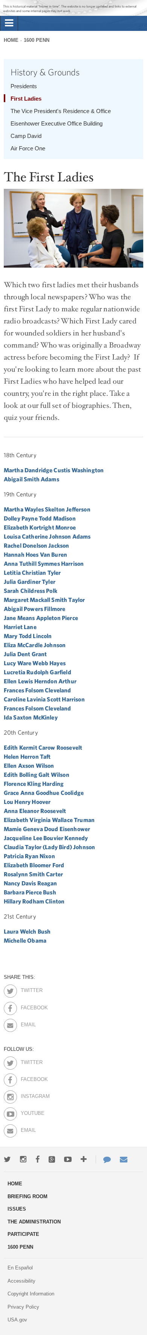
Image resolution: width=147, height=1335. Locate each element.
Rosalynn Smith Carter (33, 874)
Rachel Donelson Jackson (36, 545)
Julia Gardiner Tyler (29, 581)
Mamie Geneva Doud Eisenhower (47, 828)
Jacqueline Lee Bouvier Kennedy (46, 837)
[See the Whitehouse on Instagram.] (23, 1159)
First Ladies (26, 98)
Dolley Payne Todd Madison (40, 518)
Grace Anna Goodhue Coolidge (44, 792)
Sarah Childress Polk (30, 590)
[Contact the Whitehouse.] (103, 1159)
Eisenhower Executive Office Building (57, 123)
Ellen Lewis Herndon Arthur (40, 681)
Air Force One (28, 148)
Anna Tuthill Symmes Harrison (44, 563)
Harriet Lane (20, 626)
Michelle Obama (25, 940)
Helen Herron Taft (27, 756)
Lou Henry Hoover (27, 801)
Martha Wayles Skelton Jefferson (47, 509)
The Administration (34, 1222)
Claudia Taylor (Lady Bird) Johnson (49, 847)
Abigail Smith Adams (31, 479)
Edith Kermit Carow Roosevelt (43, 747)
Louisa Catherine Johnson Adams (47, 536)
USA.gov (17, 1320)
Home (11, 40)
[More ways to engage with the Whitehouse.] (84, 1159)
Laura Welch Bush (27, 931)
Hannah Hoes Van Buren (35, 554)
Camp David (26, 136)
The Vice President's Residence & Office (61, 111)
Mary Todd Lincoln (28, 635)
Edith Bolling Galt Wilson (36, 774)
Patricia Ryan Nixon (29, 856)
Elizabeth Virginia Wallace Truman (49, 819)
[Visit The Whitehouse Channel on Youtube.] (68, 1159)
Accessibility (21, 1281)
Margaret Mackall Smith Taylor (44, 599)
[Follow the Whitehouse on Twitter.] (7, 1159)
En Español (20, 1268)
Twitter (27, 989)
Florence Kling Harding (34, 783)
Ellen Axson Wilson (29, 765)
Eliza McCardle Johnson (35, 644)
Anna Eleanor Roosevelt (35, 810)
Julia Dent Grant (25, 654)
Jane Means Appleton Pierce (41, 617)
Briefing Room (27, 1196)
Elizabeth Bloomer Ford (34, 865)
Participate (23, 1234)
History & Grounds (45, 72)
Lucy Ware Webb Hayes (35, 663)
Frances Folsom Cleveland (37, 690)
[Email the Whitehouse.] (123, 1159)
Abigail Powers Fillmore (35, 608)
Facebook (27, 1006)
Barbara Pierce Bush (30, 892)
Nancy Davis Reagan (30, 883)
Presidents (24, 86)
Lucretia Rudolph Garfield (37, 672)
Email (27, 1023)
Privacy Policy (23, 1307)
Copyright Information (31, 1294)
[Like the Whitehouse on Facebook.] (37, 1159)
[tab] (9, 23)
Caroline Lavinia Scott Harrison (44, 699)
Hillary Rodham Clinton (34, 901)
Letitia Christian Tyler (32, 572)
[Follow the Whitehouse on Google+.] (52, 1159)
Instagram (27, 1094)
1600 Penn (36, 40)
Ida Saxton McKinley (31, 717)
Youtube (27, 1111)
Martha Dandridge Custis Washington (54, 470)
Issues (17, 1209)
